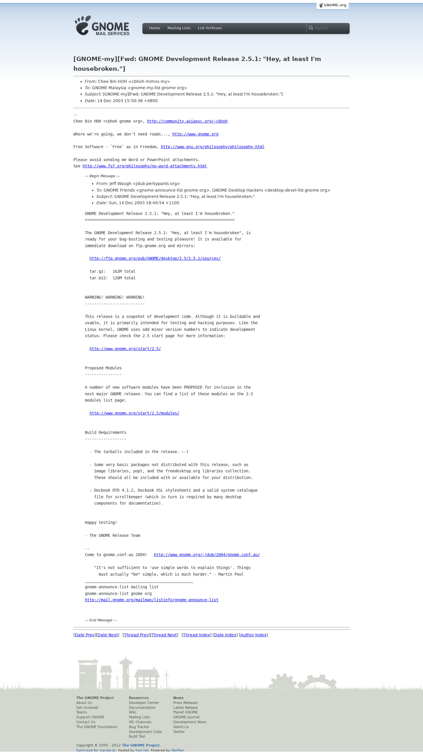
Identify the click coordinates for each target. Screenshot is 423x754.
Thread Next (164, 635)
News (178, 698)
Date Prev (85, 635)
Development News (190, 722)
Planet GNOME (185, 712)
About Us (84, 703)
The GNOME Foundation (96, 727)
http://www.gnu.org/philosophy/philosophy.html (212, 146)
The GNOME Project (95, 698)
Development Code (145, 732)
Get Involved (87, 708)
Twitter (179, 732)
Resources (139, 698)
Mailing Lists (179, 28)
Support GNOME (90, 717)
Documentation (142, 708)
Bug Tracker (139, 727)
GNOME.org (335, 5)
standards (108, 750)
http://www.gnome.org (195, 134)
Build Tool (137, 736)
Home (154, 28)
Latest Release (185, 708)
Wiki (132, 712)
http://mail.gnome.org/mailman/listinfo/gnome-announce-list (151, 600)
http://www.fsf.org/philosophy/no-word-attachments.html (145, 166)
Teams (81, 712)
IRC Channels (140, 722)
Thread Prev (136, 635)
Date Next (108, 635)
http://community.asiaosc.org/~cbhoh (187, 121)
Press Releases (185, 703)
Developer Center (144, 703)
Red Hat (142, 750)
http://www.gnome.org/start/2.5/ (125, 348)
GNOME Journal (186, 717)
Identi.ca (180, 727)
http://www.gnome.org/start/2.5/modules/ (134, 413)
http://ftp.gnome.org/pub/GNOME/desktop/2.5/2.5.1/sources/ (155, 258)
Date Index (225, 635)
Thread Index (196, 635)
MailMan (177, 750)
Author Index (253, 635)
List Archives (210, 28)
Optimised (84, 750)
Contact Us (85, 722)
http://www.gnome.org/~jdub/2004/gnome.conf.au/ (207, 554)
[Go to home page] (110, 37)
